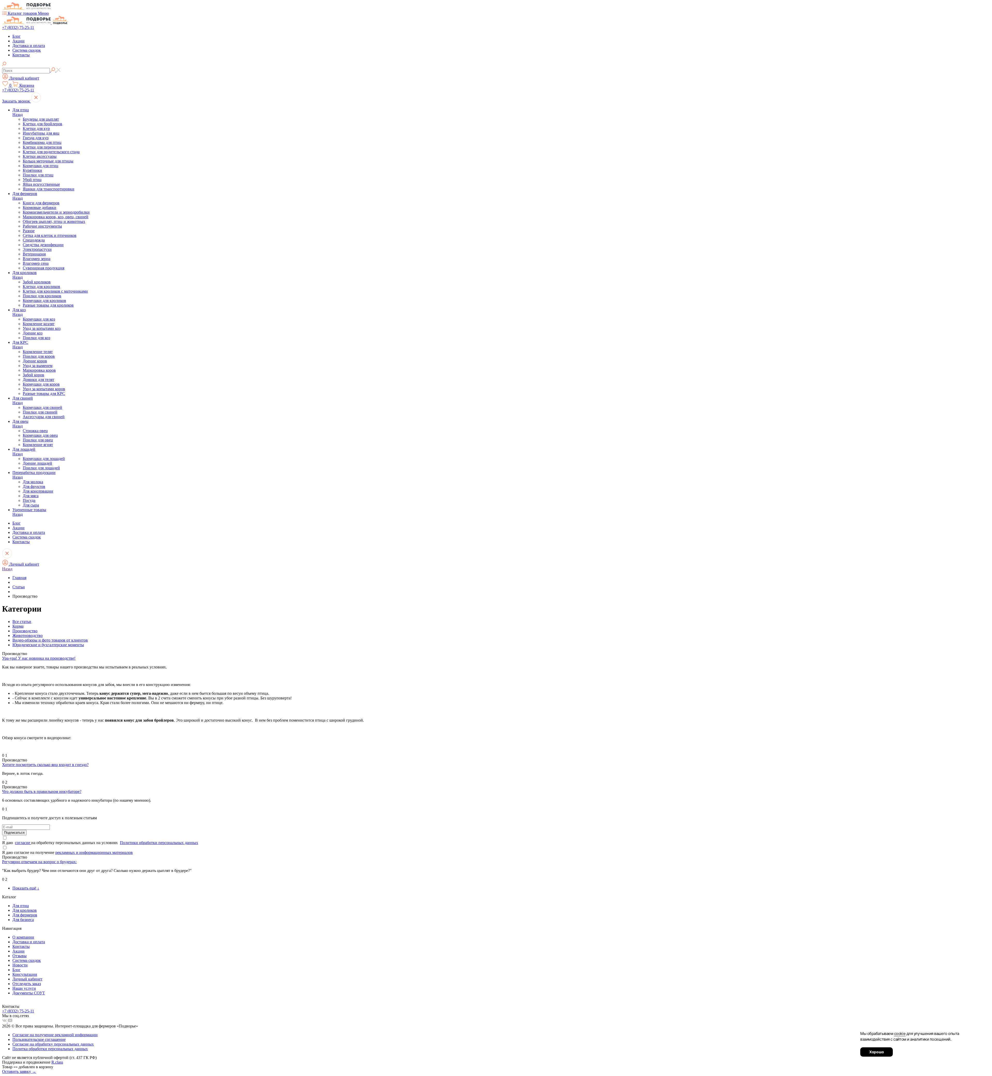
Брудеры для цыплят (41, 119)
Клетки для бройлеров (42, 124)
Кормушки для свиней (42, 407)
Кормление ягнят (38, 444)
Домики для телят (38, 379)
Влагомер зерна (36, 258)
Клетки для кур (36, 128)
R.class (57, 1062)
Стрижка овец (35, 430)
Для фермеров (24, 193)
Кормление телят (38, 351)
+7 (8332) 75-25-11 (18, 27)
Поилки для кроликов (42, 296)
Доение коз (32, 333)
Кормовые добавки (39, 207)
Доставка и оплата (28, 45)
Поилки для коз (36, 338)
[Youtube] (10, 1021)
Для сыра (31, 505)
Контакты (21, 55)
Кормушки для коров (41, 384)
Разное (29, 231)
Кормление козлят (39, 324)
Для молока (33, 482)
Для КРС (20, 342)
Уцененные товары (29, 510)
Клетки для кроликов (41, 286)
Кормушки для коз (39, 319)
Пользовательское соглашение (39, 1039)
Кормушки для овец (40, 435)
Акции (18, 41)
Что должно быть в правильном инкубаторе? (41, 791)
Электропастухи (37, 249)
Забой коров (33, 375)
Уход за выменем (37, 365)
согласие (23, 842)
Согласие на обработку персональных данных (53, 1044)
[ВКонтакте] (5, 1021)
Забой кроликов (37, 282)
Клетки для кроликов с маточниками (55, 291)
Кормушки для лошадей (44, 458)
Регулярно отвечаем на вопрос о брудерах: (39, 862)
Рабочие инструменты (42, 226)
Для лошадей (23, 449)
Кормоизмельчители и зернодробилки (56, 212)
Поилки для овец (38, 440)
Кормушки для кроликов (44, 300)
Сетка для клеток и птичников (49, 235)
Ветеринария (34, 254)
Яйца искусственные (41, 184)
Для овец (20, 421)
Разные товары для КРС (44, 393)
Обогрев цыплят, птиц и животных (54, 221)
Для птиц (20, 110)
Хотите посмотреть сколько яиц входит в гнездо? (45, 764)
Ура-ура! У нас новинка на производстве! (38, 658)
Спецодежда (34, 240)
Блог (16, 36)
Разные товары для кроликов (48, 305)
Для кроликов (24, 272)
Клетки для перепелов (42, 147)
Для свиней (22, 398)
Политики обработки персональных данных (159, 842)
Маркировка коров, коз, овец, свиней (55, 217)
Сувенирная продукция (43, 268)
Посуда (29, 500)
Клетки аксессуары (40, 156)
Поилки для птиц (38, 175)
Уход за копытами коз (41, 328)
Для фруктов (34, 486)
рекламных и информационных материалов (94, 852)
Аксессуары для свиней (44, 417)
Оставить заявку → (19, 1071)
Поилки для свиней (40, 412)
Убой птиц (32, 179)
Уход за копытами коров (44, 389)
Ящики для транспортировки (48, 189)
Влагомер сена (36, 263)
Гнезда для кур (36, 138)
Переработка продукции (34, 472)
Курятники (32, 170)
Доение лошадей (37, 463)
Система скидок (26, 50)
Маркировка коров (39, 370)
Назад (17, 114)
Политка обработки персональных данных (50, 1049)
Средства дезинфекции (43, 245)
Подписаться (14, 833)
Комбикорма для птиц (42, 142)
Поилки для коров (39, 356)
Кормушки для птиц (40, 165)
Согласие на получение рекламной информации (55, 1035)
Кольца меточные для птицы (48, 161)
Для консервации (38, 491)
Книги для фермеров (41, 203)
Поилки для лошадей (41, 468)
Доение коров (35, 361)
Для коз (19, 310)
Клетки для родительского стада (51, 152)
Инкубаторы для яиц (41, 133)
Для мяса (30, 496)
